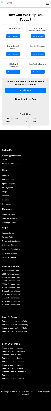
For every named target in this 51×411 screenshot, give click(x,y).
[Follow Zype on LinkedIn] (36, 150)
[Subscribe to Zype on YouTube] (20, 150)
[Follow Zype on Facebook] (25, 150)
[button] (47, 3)
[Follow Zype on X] (15, 150)
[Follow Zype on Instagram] (31, 150)
